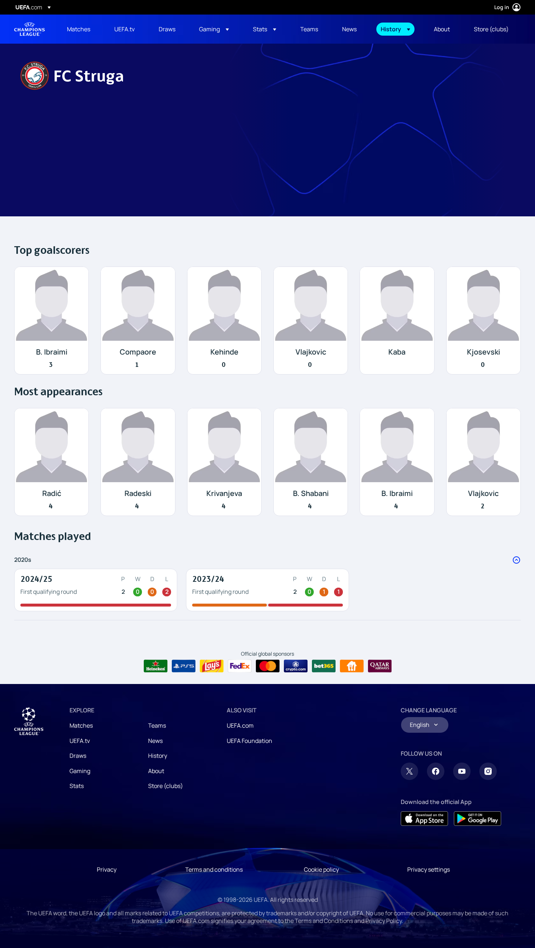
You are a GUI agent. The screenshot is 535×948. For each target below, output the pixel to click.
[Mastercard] (268, 666)
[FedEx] (239, 666)
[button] (214, 29)
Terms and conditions (214, 869)
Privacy (106, 869)
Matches (81, 725)
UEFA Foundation (249, 741)
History (157, 756)
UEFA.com (240, 725)
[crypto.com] (296, 666)
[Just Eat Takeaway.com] (352, 666)
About (156, 771)
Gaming (80, 771)
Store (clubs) (165, 786)
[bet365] (324, 666)
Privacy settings (428, 869)
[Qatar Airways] (380, 666)
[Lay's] (211, 666)
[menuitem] (81, 29)
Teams (157, 725)
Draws (78, 756)
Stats (77, 786)
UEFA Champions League (29, 29)
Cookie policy (321, 869)
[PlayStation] (183, 666)
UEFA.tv (80, 741)
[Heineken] (155, 666)
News (155, 741)
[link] (78, 29)
